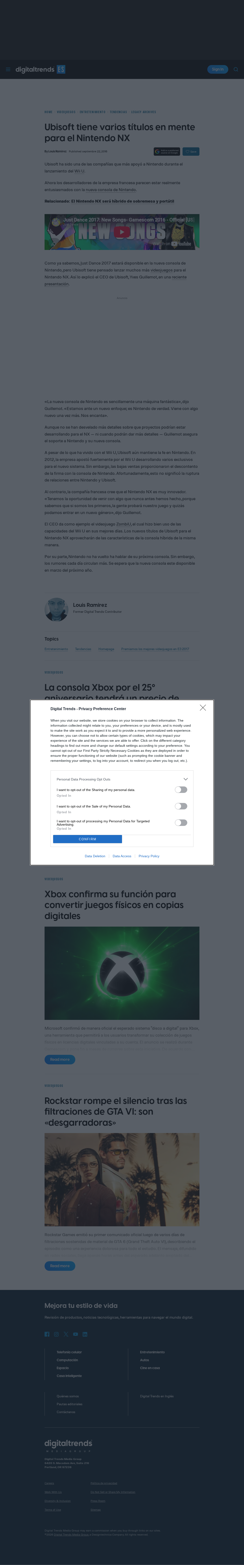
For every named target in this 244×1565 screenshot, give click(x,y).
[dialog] (122, 782)
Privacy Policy (149, 856)
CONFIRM (88, 839)
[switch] (181, 789)
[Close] (204, 709)
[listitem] (122, 779)
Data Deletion (95, 856)
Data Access (122, 856)
